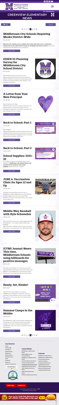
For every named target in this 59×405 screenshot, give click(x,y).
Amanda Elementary (43, 359)
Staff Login (10, 385)
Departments (8, 351)
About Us (7, 362)
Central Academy (42, 361)
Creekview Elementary (44, 363)
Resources (8, 353)
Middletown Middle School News (29, 358)
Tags (6, 24)
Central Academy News (28, 362)
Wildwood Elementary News (29, 374)
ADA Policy (25, 390)
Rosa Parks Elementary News (28, 372)
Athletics (7, 348)
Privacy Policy (32, 390)
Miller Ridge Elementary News (28, 369)
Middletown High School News (28, 351)
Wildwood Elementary (44, 370)
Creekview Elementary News (29, 364)
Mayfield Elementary (43, 364)
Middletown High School (44, 355)
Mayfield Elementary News (29, 366)
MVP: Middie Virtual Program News (27, 355)
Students (7, 360)
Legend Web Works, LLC (32, 389)
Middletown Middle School (45, 357)
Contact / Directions (10, 364)
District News (8, 355)
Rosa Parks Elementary (44, 368)
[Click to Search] (44, 11)
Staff (6, 358)
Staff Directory (9, 357)
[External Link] (28, 397)
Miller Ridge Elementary (44, 366)
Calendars (8, 349)
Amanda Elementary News (29, 361)
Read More (11, 50)
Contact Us (21, 385)
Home (6, 346)
